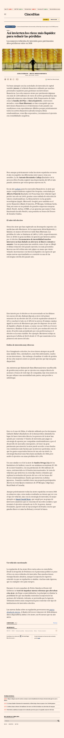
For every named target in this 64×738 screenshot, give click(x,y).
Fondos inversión (42, 630)
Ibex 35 (6, 9)
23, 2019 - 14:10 (34, 75)
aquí (39, 638)
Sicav (8, 30)
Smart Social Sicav (23, 499)
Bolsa (35, 630)
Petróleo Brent (28, 9)
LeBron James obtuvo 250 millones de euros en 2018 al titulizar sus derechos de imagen (31, 706)
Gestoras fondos (29, 630)
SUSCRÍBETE (46, 19)
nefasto (18, 189)
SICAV (13, 630)
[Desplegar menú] (5, 14)
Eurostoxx (11, 724)
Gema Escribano (22, 73)
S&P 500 (16, 9)
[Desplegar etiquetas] (56, 631)
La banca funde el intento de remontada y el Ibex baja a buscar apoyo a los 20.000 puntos (37, 26)
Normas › (55, 622)
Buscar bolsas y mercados (11, 716)
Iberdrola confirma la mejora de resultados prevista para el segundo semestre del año (30, 709)
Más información (10, 638)
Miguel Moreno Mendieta (38, 73)
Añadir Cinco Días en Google (53, 79)
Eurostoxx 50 (40, 9)
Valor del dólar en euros (55, 9)
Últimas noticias (9, 696)
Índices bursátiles (20, 630)
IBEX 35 (8, 630)
